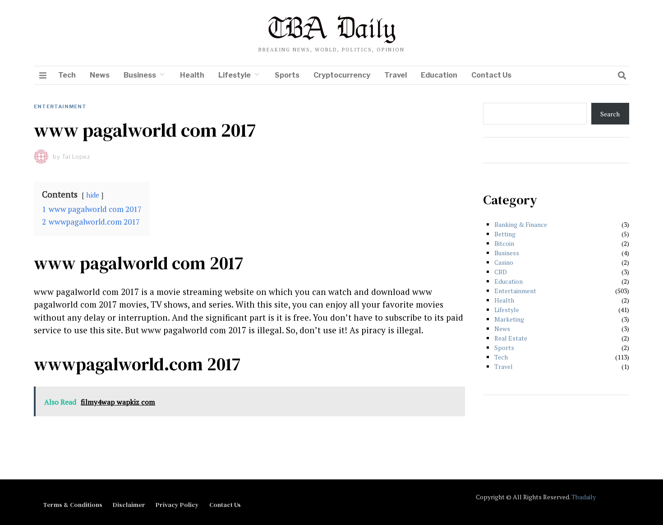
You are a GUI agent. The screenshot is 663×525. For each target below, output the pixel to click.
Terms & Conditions (72, 504)
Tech (67, 75)
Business (140, 75)
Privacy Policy (177, 504)
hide (92, 194)
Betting (505, 234)
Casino (503, 262)
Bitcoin (504, 243)
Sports (287, 75)
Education (439, 75)
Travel (395, 75)
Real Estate (510, 338)
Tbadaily (583, 497)
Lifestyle (234, 75)
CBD (500, 271)
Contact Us (491, 75)
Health (192, 75)
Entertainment (60, 106)
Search (610, 114)
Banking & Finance (520, 224)
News (100, 75)
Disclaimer (129, 504)
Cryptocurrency (341, 75)
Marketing (509, 319)
